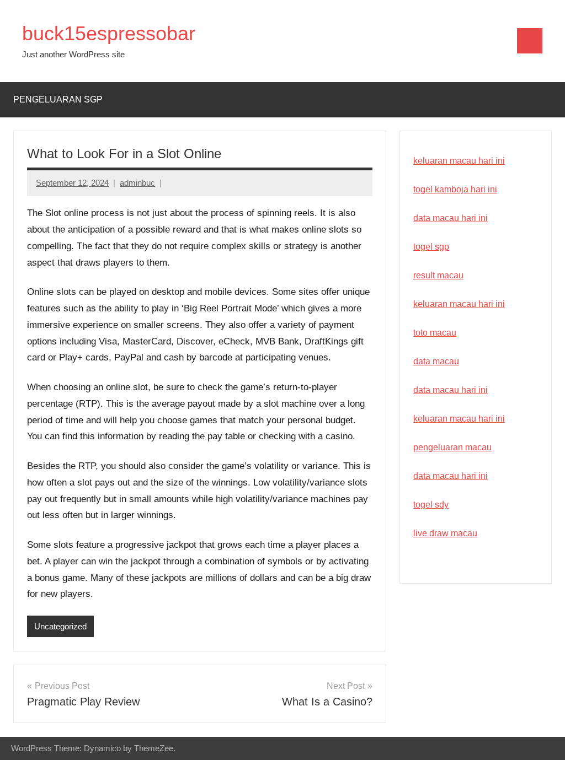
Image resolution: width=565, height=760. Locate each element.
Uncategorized (60, 626)
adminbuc (137, 182)
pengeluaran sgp (58, 99)
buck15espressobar (108, 33)
